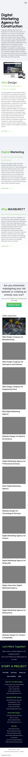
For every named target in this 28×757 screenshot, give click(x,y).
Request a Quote (14, 305)
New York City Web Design (13, 682)
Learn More (4, 188)
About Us (22, 672)
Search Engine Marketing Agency (14, 735)
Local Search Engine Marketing (14, 739)
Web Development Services (14, 731)
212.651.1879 (15, 689)
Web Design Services (14, 728)
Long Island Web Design (13, 697)
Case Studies (11, 676)
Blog (19, 676)
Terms (18, 749)
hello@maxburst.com (15, 722)
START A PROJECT (14, 666)
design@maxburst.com (16, 693)
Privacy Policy (11, 749)
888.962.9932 (16, 691)
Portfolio (5, 672)
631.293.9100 (16, 706)
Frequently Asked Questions (11, 751)
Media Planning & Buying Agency (14, 742)
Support (22, 751)
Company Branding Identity (14, 733)
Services (14, 672)
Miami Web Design (14, 713)
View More (4, 131)
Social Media (14, 737)
